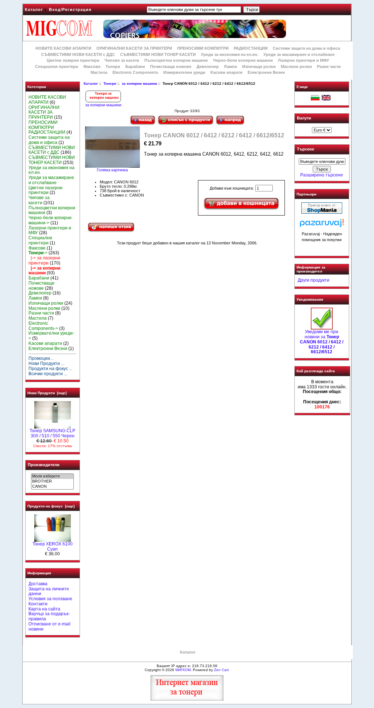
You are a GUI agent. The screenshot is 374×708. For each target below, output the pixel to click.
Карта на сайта (44, 609)
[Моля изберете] (52, 476)
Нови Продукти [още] (46, 393)
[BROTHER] (52, 481)
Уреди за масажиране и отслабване (299, 54)
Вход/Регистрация (70, 9)
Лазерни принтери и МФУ (303, 60)
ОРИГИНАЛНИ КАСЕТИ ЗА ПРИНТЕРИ (134, 48)
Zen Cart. (222, 670)
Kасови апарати (226, 72)
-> (37, 252)
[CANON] (52, 486)
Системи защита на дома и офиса (306, 48)
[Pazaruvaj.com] (322, 225)
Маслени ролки (296, 66)
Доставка (37, 583)
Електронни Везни (266, 72)
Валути (304, 118)
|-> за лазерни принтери (44, 260)
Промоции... (40, 358)
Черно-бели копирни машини (243, 60)
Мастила (99, 72)
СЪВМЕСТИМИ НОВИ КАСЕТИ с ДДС (78, 54)
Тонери (109, 83)
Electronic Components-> (43, 326)
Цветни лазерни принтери (73, 60)
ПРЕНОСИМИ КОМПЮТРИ (203, 48)
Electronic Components (135, 72)
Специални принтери (56, 66)
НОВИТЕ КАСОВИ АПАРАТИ (63, 48)
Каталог (34, 9)
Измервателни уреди (184, 72)
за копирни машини (139, 83)
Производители (44, 465)
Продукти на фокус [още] (51, 506)
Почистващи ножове (170, 66)
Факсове (91, 66)
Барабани (135, 66)
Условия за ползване (50, 598)
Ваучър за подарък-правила (49, 616)
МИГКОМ (183, 670)
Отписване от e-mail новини (49, 626)
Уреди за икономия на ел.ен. (229, 54)
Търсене (305, 149)
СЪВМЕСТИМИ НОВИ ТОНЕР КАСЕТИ (158, 54)
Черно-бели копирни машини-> (50, 220)
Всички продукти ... (47, 373)
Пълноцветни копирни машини (176, 60)
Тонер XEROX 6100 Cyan (53, 546)
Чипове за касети (121, 60)
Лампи (230, 66)
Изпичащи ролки (259, 66)
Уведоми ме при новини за (321, 341)
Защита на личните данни (48, 591)
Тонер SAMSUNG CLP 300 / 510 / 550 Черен (52, 433)
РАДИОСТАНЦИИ (251, 48)
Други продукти (313, 280)
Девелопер (207, 66)
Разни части (329, 66)
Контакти (37, 603)
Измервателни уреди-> (51, 336)
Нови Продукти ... (46, 363)
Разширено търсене (321, 175)
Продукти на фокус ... (50, 368)
